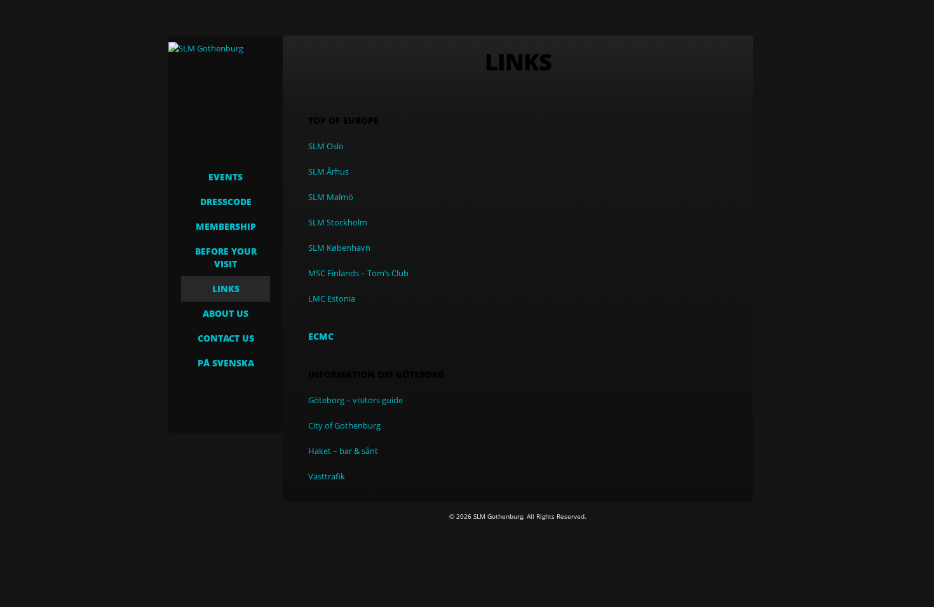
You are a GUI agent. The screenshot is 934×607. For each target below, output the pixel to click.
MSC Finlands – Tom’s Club (358, 273)
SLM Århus (328, 171)
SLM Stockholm (337, 222)
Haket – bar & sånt (343, 451)
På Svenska (226, 363)
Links (226, 289)
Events (225, 177)
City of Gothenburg (344, 425)
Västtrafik (326, 476)
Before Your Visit (226, 257)
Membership (226, 226)
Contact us (226, 338)
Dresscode (226, 202)
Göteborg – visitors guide (355, 400)
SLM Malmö (330, 197)
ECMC (321, 336)
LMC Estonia (331, 298)
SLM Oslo (326, 146)
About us (225, 313)
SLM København (339, 247)
